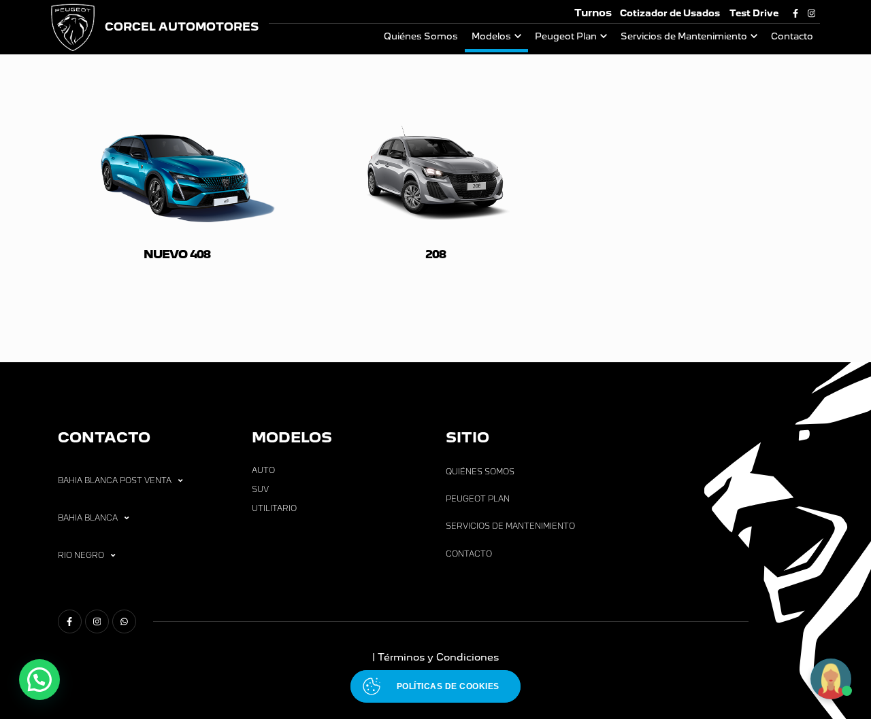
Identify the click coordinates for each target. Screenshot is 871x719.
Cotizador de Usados (670, 13)
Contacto (792, 36)
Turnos (593, 12)
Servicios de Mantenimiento (684, 36)
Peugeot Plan (566, 36)
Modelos (491, 36)
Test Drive (753, 13)
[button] (39, 679)
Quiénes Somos (421, 36)
